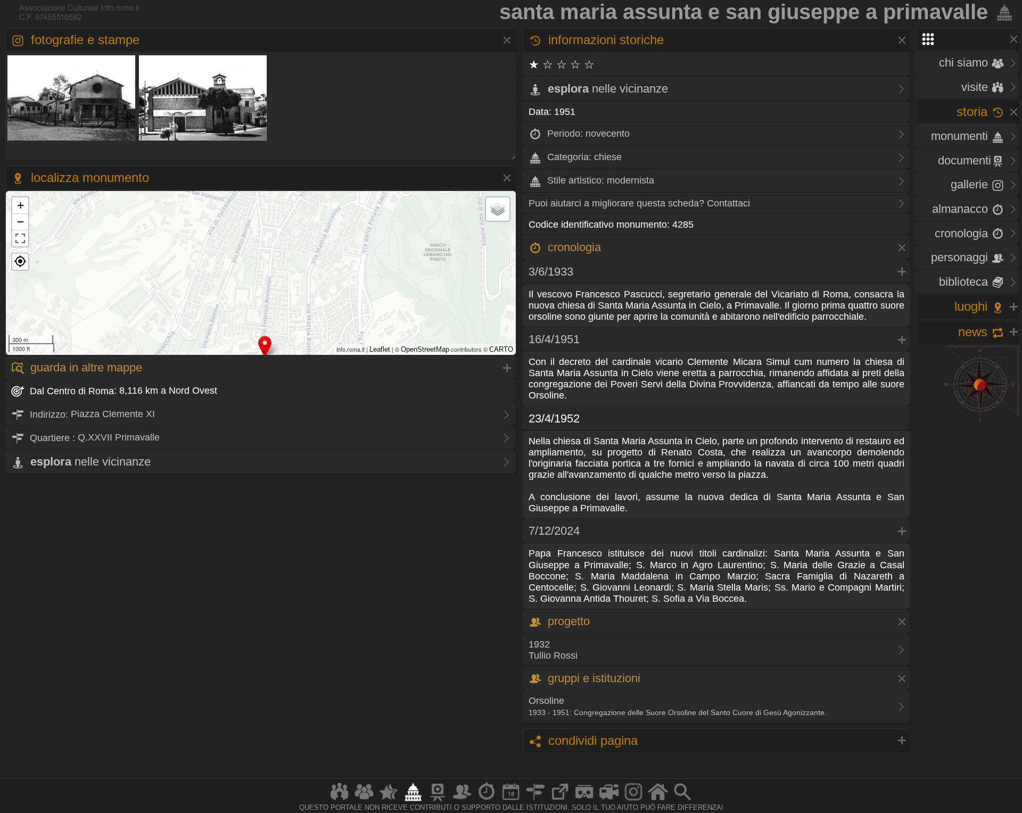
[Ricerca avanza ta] (682, 800)
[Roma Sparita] (437, 800)
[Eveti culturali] (511, 800)
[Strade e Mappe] (535, 800)
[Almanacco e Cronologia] (486, 800)
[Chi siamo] (364, 800)
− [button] (20, 221)
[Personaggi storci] (462, 800)
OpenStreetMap (425, 349)
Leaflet (379, 349)
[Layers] (497, 209)
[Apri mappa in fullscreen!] (20, 238)
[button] (20, 262)
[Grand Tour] (388, 800)
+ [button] (20, 205)
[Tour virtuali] (584, 800)
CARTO (501, 349)
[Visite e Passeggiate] (339, 800)
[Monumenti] (413, 800)
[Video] (609, 800)
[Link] (560, 800)
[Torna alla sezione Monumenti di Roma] (1002, 11)
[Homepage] (658, 800)
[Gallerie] (633, 800)
